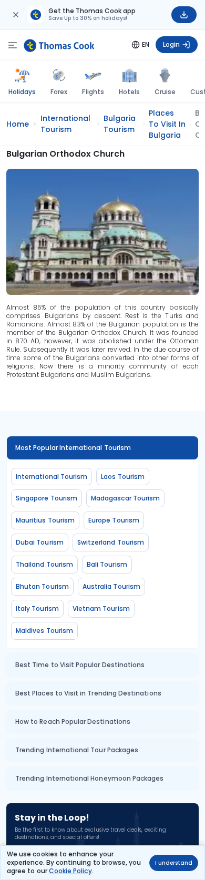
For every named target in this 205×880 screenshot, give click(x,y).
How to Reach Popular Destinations (72, 721)
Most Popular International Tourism (73, 447)
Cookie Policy (70, 870)
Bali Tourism (107, 564)
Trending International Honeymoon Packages (89, 778)
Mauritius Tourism (45, 520)
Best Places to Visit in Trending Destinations (88, 693)
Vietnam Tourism (101, 608)
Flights (93, 91)
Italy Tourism (37, 608)
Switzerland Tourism (110, 542)
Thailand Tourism (44, 564)
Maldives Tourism (44, 630)
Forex (58, 91)
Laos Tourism (123, 476)
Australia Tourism (111, 586)
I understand (173, 863)
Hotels (129, 91)
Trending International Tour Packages (76, 749)
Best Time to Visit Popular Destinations (80, 664)
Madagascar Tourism (125, 498)
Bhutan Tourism (42, 586)
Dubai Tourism (40, 542)
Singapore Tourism (46, 498)
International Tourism (51, 476)
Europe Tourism (113, 520)
